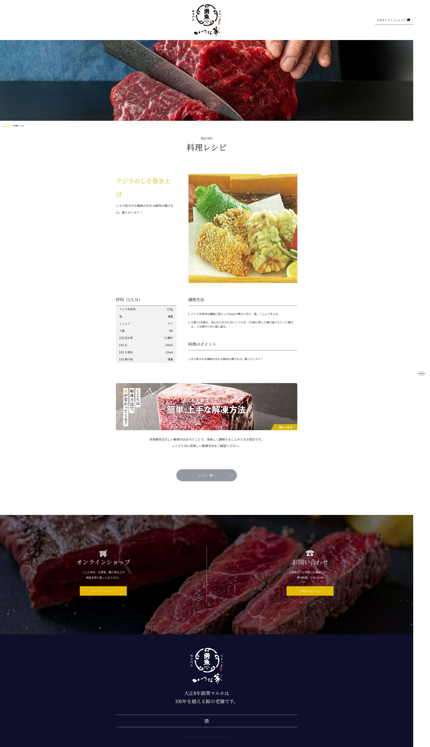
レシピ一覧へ (207, 475)
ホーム (6, 125)
